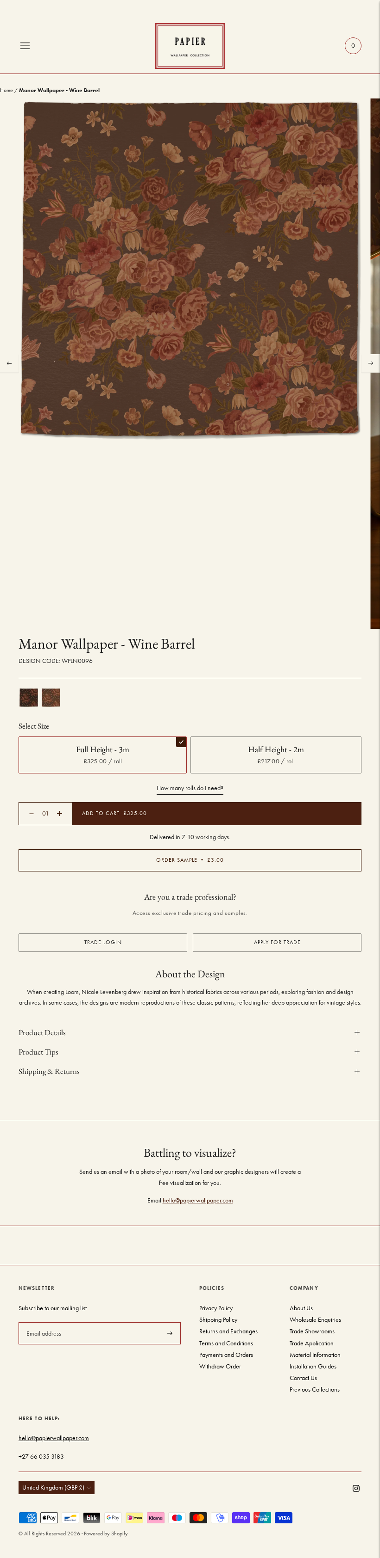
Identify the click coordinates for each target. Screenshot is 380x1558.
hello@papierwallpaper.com (198, 1200)
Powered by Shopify (106, 1533)
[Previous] (9, 363)
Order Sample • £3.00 (190, 860)
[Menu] (25, 46)
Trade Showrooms (312, 1331)
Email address (43, 1322)
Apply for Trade (277, 942)
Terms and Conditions (226, 1343)
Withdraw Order (220, 1366)
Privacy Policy (216, 1308)
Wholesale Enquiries (315, 1320)
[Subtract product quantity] (59, 813)
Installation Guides (313, 1366)
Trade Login (103, 942)
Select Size (34, 726)
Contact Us (303, 1378)
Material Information (315, 1355)
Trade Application (312, 1343)
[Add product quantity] (31, 813)
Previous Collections (315, 1389)
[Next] (370, 363)
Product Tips (38, 1052)
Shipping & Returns (49, 1071)
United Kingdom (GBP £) (53, 1487)
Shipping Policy (218, 1320)
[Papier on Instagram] (356, 1490)
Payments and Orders (226, 1355)
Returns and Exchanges (228, 1331)
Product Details (42, 1032)
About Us (301, 1308)
